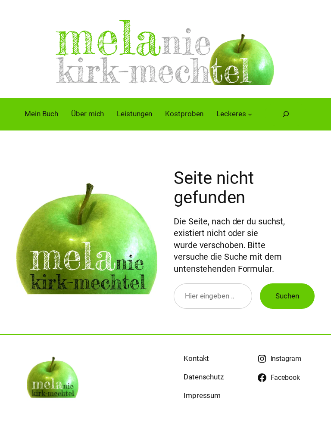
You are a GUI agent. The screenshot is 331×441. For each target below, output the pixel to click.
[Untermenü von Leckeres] (250, 114)
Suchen (287, 296)
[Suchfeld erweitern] (285, 114)
